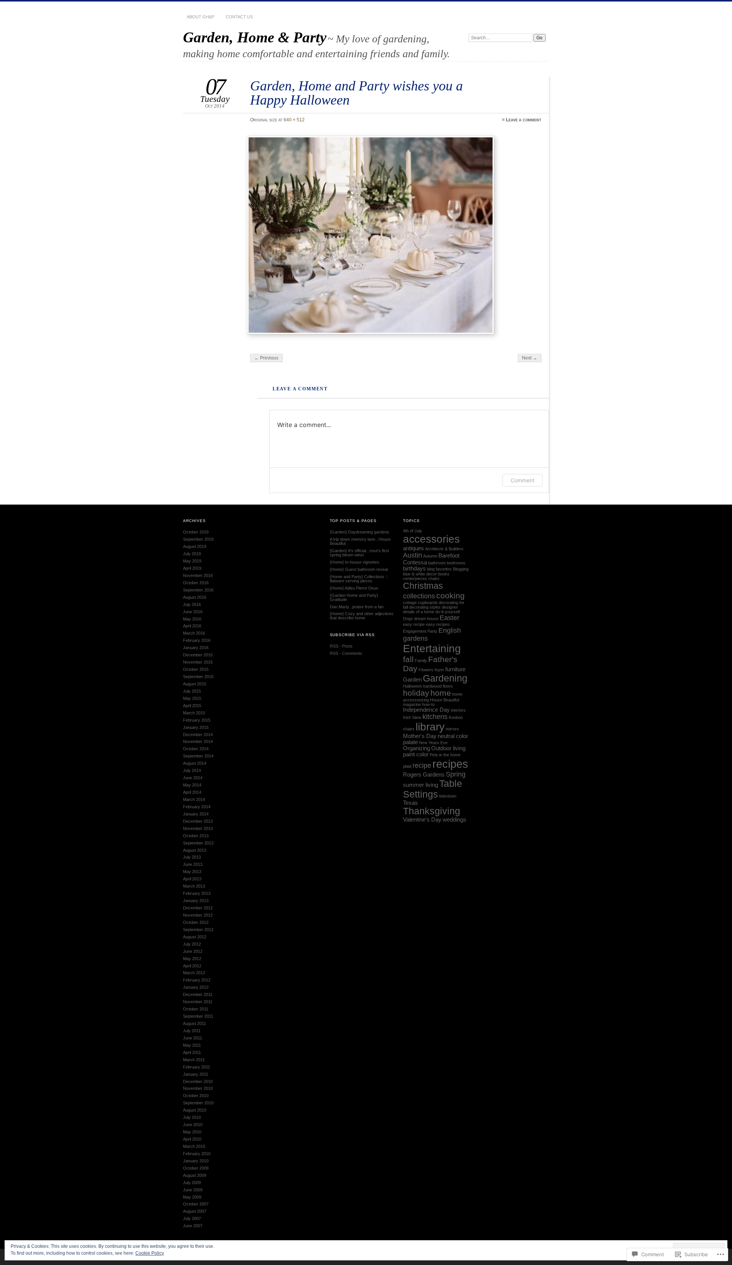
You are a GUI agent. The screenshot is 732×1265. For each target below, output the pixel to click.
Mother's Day (420, 736)
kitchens (435, 716)
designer (450, 607)
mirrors (452, 729)
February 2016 (196, 640)
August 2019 (194, 546)
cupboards (428, 602)
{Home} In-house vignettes (354, 562)
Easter (449, 618)
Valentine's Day (422, 820)
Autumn (430, 556)
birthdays (414, 569)
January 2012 (196, 987)
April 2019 (192, 568)
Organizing (416, 748)
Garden (412, 680)
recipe (422, 765)
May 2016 (192, 619)
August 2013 (194, 850)
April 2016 (192, 626)
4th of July (412, 531)
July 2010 (192, 1117)
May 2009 (192, 1197)
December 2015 (198, 655)
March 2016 (194, 633)
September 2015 (198, 676)
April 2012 (192, 966)
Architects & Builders (444, 548)
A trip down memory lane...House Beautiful (360, 541)
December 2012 (198, 908)
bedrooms (456, 563)
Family (421, 660)
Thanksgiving (431, 811)
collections (419, 596)
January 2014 (196, 814)
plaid (407, 766)
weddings (454, 820)
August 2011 (194, 1023)
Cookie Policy (149, 1253)
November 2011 (197, 1001)
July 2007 (192, 1218)
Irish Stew (412, 717)
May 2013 (192, 871)
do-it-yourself (447, 611)
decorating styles (425, 607)
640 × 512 (294, 119)
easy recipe (414, 624)
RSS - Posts (341, 646)
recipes (450, 763)
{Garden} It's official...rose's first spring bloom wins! (359, 552)
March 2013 (194, 886)
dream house (426, 618)
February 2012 (196, 980)
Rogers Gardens (424, 775)
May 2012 (192, 958)
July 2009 (192, 1182)
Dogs (408, 618)
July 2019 (192, 553)
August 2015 (194, 684)
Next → (529, 358)
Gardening (445, 678)
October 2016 (196, 582)
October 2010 (196, 1095)
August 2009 (194, 1175)
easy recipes (438, 624)
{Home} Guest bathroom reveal (359, 569)
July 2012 (192, 944)
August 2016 (194, 597)
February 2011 (196, 1067)
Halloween (412, 686)
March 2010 (194, 1146)
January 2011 (195, 1074)
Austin (412, 555)
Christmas (423, 586)
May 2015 (192, 698)
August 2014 (194, 763)
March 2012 (194, 972)
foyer (439, 669)
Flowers (426, 669)
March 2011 (194, 1059)
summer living (420, 785)
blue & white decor (420, 574)
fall (408, 659)
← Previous (266, 358)
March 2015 (194, 713)
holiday (416, 692)
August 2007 (194, 1211)
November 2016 (198, 575)
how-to (428, 704)
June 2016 (192, 611)
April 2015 (192, 705)
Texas (410, 803)
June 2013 (192, 864)
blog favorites (439, 569)
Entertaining (432, 648)
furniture (455, 669)
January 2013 (196, 900)
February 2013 (196, 893)
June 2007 (192, 1225)
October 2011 (195, 1009)
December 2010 (198, 1081)
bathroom (437, 563)
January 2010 (196, 1161)
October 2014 (196, 748)
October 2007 (196, 1204)
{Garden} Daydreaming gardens (359, 532)
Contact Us (239, 17)
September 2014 (198, 756)
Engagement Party (420, 631)
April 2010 (192, 1139)
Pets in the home (445, 755)
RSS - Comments (346, 653)
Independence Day (426, 710)
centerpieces (415, 578)
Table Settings (432, 788)
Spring (456, 774)
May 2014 (192, 785)
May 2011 (192, 1045)
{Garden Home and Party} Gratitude (354, 597)
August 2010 (194, 1110)
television (447, 796)
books (443, 574)
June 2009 (192, 1190)
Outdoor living (448, 748)
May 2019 (192, 561)
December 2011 (197, 994)
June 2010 (192, 1124)
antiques (413, 548)
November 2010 (198, 1088)
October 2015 (196, 669)
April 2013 (192, 879)
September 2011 (198, 1016)
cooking (450, 595)
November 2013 (198, 828)
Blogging (461, 569)
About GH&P (200, 17)
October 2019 (196, 532)
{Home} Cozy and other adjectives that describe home (361, 615)
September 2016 (198, 590)
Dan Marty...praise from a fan (357, 606)
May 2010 (192, 1132)
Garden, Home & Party (254, 37)
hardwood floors (438, 686)
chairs (434, 578)
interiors (458, 710)
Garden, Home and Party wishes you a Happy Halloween (356, 92)
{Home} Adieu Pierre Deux (354, 588)
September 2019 (198, 539)
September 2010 (198, 1103)
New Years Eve (433, 742)
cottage (410, 602)
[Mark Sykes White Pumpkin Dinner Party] (395, 235)
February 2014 (196, 806)
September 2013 (198, 843)
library (430, 727)
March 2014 (194, 799)
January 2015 (196, 727)
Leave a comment (523, 119)
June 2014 (192, 777)
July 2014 (192, 770)
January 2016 (196, 647)
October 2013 (196, 835)
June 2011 (192, 1038)
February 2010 (196, 1153)
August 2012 (194, 937)
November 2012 (198, 915)
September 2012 (198, 929)
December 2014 (198, 734)
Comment (522, 480)
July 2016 (192, 604)
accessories (431, 539)
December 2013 (198, 821)
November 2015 (198, 662)
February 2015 (196, 720)
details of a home (418, 611)
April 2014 (192, 792)
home (440, 692)
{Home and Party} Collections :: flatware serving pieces (359, 578)
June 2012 (192, 951)
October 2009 (196, 1168)
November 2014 (198, 741)
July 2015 (192, 691)
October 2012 (196, 922)
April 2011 (192, 1052)
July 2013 (192, 857)
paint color (416, 754)
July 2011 (192, 1030)
